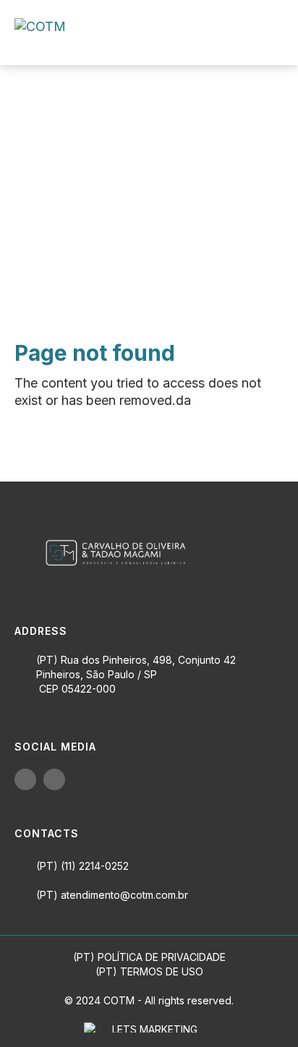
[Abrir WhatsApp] (262, 1010)
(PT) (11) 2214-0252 (82, 866)
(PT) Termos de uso (149, 971)
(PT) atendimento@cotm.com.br (112, 895)
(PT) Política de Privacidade (149, 957)
